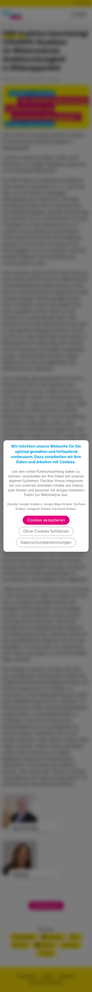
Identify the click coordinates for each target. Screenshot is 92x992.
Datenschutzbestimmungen (46, 542)
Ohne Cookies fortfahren (46, 531)
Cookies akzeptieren (46, 520)
